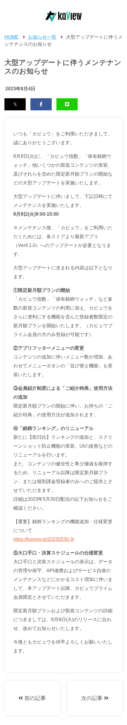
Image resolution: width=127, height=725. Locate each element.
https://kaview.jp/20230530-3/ (43, 539)
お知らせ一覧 (42, 37)
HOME (11, 37)
